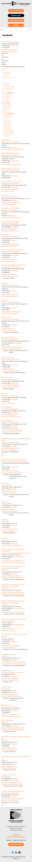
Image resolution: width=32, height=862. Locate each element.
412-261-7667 (13, 240)
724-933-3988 (14, 227)
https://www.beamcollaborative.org (12, 729)
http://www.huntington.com (10, 387)
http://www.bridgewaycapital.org (12, 348)
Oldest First (8, 96)
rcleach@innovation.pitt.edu (10, 471)
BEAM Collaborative (8, 720)
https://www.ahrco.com (9, 630)
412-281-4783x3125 (18, 608)
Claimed (7, 136)
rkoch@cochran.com (8, 509)
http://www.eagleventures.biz (11, 370)
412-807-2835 (14, 45)
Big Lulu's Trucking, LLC (9, 774)
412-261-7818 (13, 446)
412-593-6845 (14, 428)
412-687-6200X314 (18, 624)
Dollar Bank (5, 234)
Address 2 (8, 126)
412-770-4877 (14, 426)
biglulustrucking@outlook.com (11, 782)
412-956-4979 (14, 692)
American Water (7, 670)
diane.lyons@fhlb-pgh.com (10, 274)
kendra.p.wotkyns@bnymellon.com (13, 798)
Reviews (7, 83)
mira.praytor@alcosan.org (9, 529)
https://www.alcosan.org (9, 531)
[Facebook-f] (16, 852)
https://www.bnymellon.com (10, 800)
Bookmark (5, 68)
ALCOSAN (5, 519)
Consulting (5, 656)
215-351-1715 (12, 215)
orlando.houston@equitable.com (12, 430)
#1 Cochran (5, 483)
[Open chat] (27, 857)
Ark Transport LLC (7, 687)
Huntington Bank (7, 377)
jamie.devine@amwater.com (10, 678)
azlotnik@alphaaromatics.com (11, 645)
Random (7, 98)
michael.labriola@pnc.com (10, 259)
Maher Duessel (6, 317)
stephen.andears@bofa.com (10, 714)
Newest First (9, 94)
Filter (3, 90)
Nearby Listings (9, 88)
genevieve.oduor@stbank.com (11, 202)
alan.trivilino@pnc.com (9, 403)
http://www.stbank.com (9, 204)
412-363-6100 (14, 744)
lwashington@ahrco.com (9, 628)
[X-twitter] (19, 852)
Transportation (6, 688)
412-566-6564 (14, 412)
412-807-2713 (13, 290)
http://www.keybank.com (9, 296)
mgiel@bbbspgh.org (8, 766)
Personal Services (7, 638)
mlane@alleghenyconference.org (12, 575)
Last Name (8, 124)
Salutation (8, 121)
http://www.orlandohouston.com (12, 431)
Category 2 (8, 128)
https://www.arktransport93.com (12, 696)
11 (5, 804)
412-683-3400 (14, 365)
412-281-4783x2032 (19, 557)
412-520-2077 (14, 780)
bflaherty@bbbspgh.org (9, 748)
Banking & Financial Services (10, 42)
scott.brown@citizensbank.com (11, 164)
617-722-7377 (13, 796)
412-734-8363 (14, 525)
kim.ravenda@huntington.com (11, 385)
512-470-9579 (14, 710)
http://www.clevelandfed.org (10, 450)
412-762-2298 (14, 399)
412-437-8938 (14, 726)
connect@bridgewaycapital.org (11, 347)
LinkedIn (7, 74)
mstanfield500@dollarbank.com (12, 311)
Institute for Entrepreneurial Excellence (14, 459)
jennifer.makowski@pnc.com (11, 189)
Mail (6, 76)
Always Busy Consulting (9, 654)
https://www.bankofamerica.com (12, 716)
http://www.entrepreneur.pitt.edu (12, 472)
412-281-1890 (13, 574)
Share (3, 70)
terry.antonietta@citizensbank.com (13, 149)
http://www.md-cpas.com (9, 330)
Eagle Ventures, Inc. (8, 357)
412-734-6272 (14, 543)
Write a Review (6, 102)
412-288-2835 (14, 270)
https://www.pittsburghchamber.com (13, 562)
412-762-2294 (14, 187)
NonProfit (5, 570)
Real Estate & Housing (8, 621)
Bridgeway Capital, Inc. (9, 337)
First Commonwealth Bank (10, 221)
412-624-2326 (14, 467)
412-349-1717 (13, 489)
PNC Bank (5, 394)
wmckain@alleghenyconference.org (13, 592)
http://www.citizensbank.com (11, 217)
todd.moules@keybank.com (10, 294)
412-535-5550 (14, 325)
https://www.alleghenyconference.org (13, 577)
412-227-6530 (14, 383)
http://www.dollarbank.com (10, 313)
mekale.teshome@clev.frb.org (11, 448)
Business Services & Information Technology (15, 461)
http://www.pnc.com (8, 191)
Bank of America (7, 407)
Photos (7, 85)
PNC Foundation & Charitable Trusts (13, 249)
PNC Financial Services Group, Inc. (12, 181)
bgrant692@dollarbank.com (10, 244)
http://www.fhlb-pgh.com (9, 276)
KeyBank (4, 283)
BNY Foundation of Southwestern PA (13, 791)
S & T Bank (5, 195)
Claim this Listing (7, 78)
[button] (2, 30)
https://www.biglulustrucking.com (12, 784)
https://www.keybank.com (10, 51)
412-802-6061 (14, 200)
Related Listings (10, 86)
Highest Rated (9, 134)
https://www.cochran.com (9, 492)
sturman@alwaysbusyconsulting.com (13, 662)
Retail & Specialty (7, 485)
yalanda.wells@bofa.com (9, 414)
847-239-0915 (14, 176)
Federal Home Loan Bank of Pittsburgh (14, 265)
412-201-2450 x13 (17, 343)
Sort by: (8, 92)
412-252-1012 (13, 641)
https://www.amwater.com (10, 680)
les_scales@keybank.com (9, 49)
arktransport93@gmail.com (10, 694)
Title (6, 119)
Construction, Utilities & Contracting (13, 672)
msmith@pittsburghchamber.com (12, 560)
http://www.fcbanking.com (10, 231)
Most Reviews (9, 132)
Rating (7, 100)
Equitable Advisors (7, 420)
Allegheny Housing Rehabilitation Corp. (14, 619)
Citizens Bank (6, 140)
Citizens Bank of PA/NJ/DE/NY (11, 208)
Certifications (9, 130)
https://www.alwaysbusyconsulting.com (14, 663)
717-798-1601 (13, 676)
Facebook (8, 72)
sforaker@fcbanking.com (9, 229)
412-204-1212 (13, 764)
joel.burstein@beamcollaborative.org (13, 727)
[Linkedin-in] (13, 852)
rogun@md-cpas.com (8, 328)
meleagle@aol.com (8, 369)
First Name (8, 123)
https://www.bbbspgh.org (9, 749)
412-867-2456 (14, 160)
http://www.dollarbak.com (10, 246)
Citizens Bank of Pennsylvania (11, 153)
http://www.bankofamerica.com (11, 416)
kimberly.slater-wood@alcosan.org (12, 545)
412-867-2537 (13, 147)
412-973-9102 (13, 660)
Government (6, 521)
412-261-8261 (13, 308)
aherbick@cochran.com (9, 491)
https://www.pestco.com (9, 647)
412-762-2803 (14, 255)
